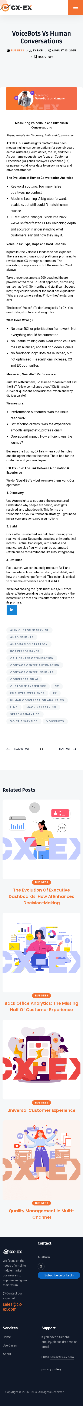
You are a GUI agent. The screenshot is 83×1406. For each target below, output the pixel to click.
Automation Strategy (29, 644)
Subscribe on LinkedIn (59, 1275)
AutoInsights (21, 637)
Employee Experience (27, 693)
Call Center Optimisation (31, 658)
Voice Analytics (24, 721)
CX (57, 686)
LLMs (14, 707)
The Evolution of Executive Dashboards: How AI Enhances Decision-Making (41, 896)
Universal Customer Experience (41, 1110)
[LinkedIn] (12, 610)
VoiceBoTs (55, 721)
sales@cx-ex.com (12, 1307)
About (7, 1354)
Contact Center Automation (34, 665)
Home (7, 1337)
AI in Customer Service (29, 630)
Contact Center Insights (31, 672)
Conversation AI (24, 679)
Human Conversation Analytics (37, 700)
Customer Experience (28, 686)
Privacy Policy (51, 1369)
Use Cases (10, 1345)
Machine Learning (41, 707)
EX (55, 693)
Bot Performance (25, 651)
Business (17, 50)
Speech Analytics (25, 714)
